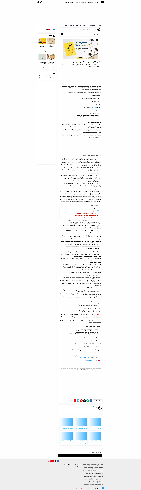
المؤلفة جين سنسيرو (83, 360)
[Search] (41, 2)
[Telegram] (78, 400)
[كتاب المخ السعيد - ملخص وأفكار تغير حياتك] (95, 422)
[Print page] (75, 400)
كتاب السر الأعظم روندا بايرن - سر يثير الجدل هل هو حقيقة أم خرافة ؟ (86, 215)
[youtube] (51, 29)
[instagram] (48, 461)
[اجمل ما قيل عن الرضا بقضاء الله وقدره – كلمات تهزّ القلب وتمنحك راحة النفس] (51, 41)
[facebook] (54, 29)
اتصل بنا (79, 468)
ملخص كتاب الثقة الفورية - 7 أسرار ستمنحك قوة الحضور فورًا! (87, 213)
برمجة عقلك (67, 131)
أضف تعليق (80, 455)
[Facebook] (91, 400)
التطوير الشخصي (94, 107)
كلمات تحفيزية (85, 303)
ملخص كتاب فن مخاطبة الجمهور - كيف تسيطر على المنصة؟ (43, 47)
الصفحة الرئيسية (78, 464)
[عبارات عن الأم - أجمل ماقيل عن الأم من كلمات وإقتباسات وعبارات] (51, 57)
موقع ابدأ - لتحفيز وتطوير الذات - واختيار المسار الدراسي (85, 488)
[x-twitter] (47, 29)
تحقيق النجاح (92, 87)
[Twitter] (84, 400)
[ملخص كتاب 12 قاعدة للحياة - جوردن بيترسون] (95, 436)
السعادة (94, 193)
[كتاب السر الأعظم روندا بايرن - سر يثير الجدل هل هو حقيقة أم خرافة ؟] (80, 422)
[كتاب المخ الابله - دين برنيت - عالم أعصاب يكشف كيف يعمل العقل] (66, 436)
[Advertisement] (70, 14)
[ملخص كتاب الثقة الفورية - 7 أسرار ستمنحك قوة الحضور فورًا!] (66, 422)
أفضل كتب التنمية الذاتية (84, 357)
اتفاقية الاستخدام (78, 466)
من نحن (69, 466)
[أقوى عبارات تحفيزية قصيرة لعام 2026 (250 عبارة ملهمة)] (42, 57)
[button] (38, 2)
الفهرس (68, 468)
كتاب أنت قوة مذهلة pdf (92, 360)
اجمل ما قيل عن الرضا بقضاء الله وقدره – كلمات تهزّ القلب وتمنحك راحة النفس (50, 47)
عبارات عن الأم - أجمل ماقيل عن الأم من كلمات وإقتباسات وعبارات (50, 62)
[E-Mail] (81, 400)
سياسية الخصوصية (67, 464)
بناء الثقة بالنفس (91, 116)
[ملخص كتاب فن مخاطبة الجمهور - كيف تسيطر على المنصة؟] (42, 41)
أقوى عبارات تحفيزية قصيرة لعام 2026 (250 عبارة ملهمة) (42, 62)
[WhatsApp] (88, 400)
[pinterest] (49, 29)
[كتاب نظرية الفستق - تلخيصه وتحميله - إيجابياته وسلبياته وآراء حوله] (80, 436)
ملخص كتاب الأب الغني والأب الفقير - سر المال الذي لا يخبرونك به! (87, 211)
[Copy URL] (72, 400)
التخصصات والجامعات (46, 75)
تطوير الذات (46, 77)
